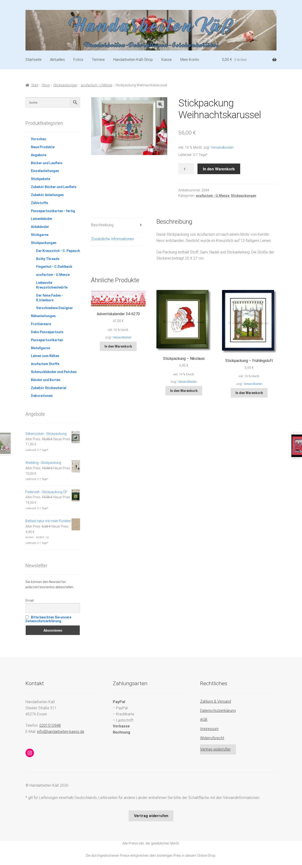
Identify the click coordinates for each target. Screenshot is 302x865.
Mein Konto (189, 59)
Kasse (166, 59)
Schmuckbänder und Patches (54, 372)
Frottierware (41, 324)
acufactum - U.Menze (96, 85)
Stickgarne (39, 235)
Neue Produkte (43, 147)
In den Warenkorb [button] (118, 346)
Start (34, 85)
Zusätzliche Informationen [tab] (112, 239)
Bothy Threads (47, 259)
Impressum (209, 728)
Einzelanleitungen (45, 171)
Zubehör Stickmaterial (48, 388)
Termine (98, 59)
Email (29, 600)
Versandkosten (222, 148)
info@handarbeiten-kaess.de (60, 731)
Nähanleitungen (43, 316)
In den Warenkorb (219, 169)
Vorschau (38, 139)
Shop (46, 85)
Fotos (78, 59)
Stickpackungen (65, 85)
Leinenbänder (41, 219)
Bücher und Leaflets (47, 163)
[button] (160, 104)
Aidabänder (40, 227)
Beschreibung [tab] (102, 225)
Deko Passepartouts (47, 332)
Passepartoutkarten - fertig (53, 211)
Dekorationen (42, 396)
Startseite (33, 59)
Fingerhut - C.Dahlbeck (54, 267)
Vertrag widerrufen (215, 749)
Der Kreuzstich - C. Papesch (58, 251)
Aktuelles (57, 59)
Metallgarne (40, 348)
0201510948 (50, 725)
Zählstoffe (39, 203)
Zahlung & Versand (215, 701)
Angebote (38, 155)
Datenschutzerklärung (218, 710)
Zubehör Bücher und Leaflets (53, 187)
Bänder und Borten (45, 380)
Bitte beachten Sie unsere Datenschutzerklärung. (48, 619)
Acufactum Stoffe (45, 364)
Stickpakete (40, 179)
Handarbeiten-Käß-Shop (133, 59)
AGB (203, 719)
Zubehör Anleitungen (47, 195)
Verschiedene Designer (54, 308)
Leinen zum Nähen (45, 356)
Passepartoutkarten (47, 340)
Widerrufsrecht (212, 738)
